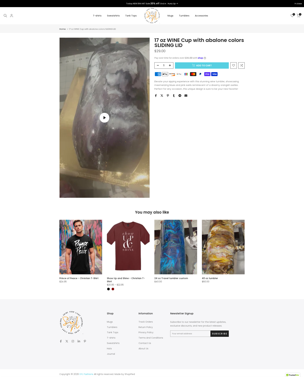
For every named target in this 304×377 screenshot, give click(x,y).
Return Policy (146, 327)
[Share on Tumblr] (173, 95)
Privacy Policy (146, 332)
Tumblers (184, 15)
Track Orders (146, 321)
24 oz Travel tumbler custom (171, 278)
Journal (111, 353)
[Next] (241, 247)
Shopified (130, 374)
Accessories (201, 15)
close (7, 4)
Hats (109, 348)
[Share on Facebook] (155, 95)
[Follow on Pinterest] (84, 341)
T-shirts (97, 15)
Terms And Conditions (151, 337)
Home (62, 29)
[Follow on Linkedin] (78, 341)
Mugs (170, 15)
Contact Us (145, 343)
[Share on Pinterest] (167, 95)
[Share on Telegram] (179, 95)
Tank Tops (131, 15)
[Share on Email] (185, 95)
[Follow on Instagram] (72, 341)
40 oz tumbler (210, 278)
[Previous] (62, 247)
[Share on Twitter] (161, 95)
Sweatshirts (113, 15)
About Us (143, 348)
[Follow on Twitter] (66, 341)
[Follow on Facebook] (60, 341)
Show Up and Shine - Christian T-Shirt (126, 280)
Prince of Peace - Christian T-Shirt (78, 278)
